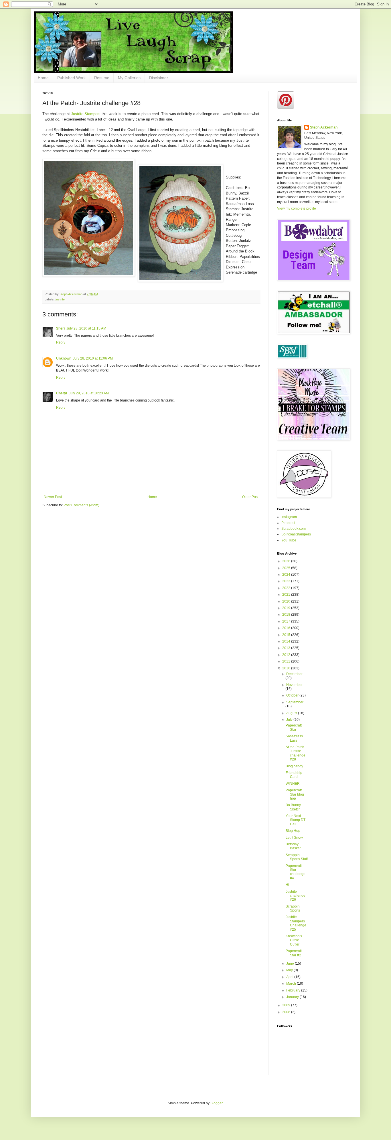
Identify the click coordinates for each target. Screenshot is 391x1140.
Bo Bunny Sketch (293, 807)
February (293, 990)
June (290, 964)
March (291, 984)
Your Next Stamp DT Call (295, 820)
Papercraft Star (294, 727)
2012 (286, 655)
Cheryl (61, 393)
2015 (286, 635)
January (293, 997)
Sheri (60, 328)
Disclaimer (158, 77)
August (292, 713)
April (290, 977)
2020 (286, 601)
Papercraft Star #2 (294, 953)
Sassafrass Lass (294, 738)
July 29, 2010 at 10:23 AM (89, 393)
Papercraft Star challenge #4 (295, 872)
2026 (286, 561)
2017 (286, 621)
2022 (286, 588)
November (294, 685)
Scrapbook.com (293, 529)
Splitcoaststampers (296, 534)
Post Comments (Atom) (81, 505)
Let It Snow (294, 838)
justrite (60, 299)
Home (43, 77)
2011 (286, 661)
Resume (101, 77)
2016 (286, 628)
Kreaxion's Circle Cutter (294, 940)
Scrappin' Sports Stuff (297, 857)
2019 (286, 608)
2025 (286, 568)
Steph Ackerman (323, 127)
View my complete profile (296, 208)
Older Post (250, 497)
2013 (286, 648)
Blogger (216, 1103)
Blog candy (294, 766)
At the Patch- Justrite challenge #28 (295, 753)
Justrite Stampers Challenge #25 (296, 923)
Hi (287, 885)
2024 (286, 575)
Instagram (289, 517)
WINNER (293, 784)
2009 (286, 1005)
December (294, 674)
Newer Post (53, 497)
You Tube (288, 540)
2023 (286, 581)
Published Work (71, 77)
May (290, 970)
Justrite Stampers (86, 114)
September (294, 702)
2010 (286, 668)
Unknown (63, 358)
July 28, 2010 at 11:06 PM (93, 358)
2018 (286, 615)
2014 (286, 641)
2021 (286, 595)
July (289, 720)
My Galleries (129, 77)
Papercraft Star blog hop (295, 794)
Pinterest (288, 523)
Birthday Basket (293, 846)
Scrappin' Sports (293, 908)
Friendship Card (294, 775)
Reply (60, 342)
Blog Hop (293, 831)
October (292, 695)
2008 (286, 1012)
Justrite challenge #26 (295, 896)
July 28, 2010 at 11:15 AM (86, 328)
